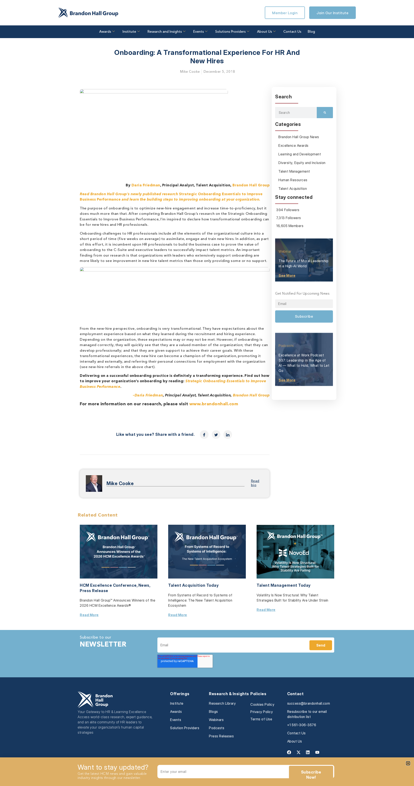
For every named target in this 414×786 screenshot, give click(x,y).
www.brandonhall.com (213, 404)
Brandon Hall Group (251, 185)
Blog (311, 32)
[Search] (325, 112)
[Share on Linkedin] (227, 434)
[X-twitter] (298, 752)
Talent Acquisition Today (193, 585)
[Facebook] (289, 752)
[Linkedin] (308, 752)
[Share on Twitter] (216, 434)
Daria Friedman (146, 185)
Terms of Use (261, 719)
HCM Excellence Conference (108, 585)
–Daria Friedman (148, 395)
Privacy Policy (261, 712)
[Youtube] (317, 752)
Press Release (94, 590)
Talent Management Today (284, 585)
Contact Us (292, 32)
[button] (408, 763)
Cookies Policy (262, 704)
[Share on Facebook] (204, 434)
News (143, 585)
